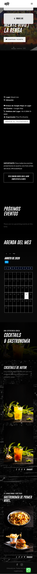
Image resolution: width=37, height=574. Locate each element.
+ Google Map (18, 108)
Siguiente (29, 469)
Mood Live (19, 18)
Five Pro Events (22, 117)
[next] (10, 253)
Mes (7, 262)
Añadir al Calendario (16, 122)
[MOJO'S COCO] (18, 422)
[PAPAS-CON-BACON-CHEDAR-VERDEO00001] (18, 527)
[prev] (6, 253)
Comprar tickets (15, 39)
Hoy (14, 253)
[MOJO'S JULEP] (18, 463)
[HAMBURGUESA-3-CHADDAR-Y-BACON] (18, 551)
